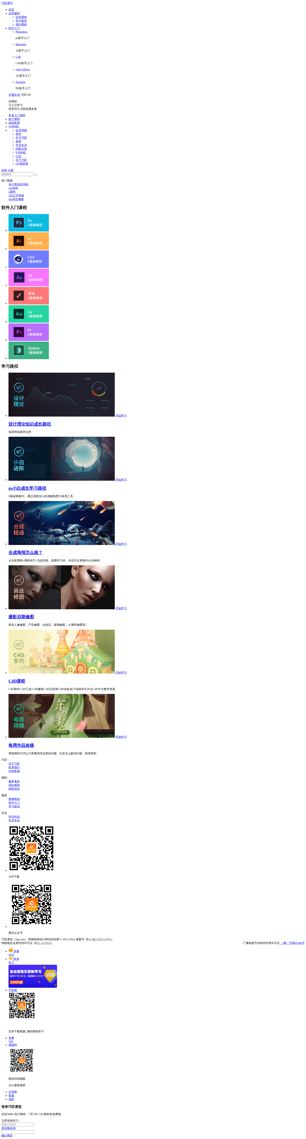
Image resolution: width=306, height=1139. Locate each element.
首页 (11, 9)
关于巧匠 (21, 137)
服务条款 (14, 781)
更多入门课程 (17, 115)
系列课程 (21, 24)
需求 (18, 133)
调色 (12, 191)
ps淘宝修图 (16, 199)
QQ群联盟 (22, 163)
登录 (4, 170)
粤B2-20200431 (43, 943)
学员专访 (21, 145)
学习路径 (21, 20)
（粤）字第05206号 (292, 943)
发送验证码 (8, 1128)
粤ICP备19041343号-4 (99, 939)
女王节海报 (16, 195)
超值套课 (14, 122)
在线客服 (14, 771)
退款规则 (14, 785)
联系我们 (14, 767)
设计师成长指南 (18, 184)
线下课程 (14, 119)
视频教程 (14, 799)
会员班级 (21, 130)
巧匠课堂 (7, 3)
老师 (18, 141)
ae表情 (13, 188)
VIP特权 (13, 126)
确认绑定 (7, 1135)
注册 (10, 170)
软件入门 (14, 28)
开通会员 (14, 94)
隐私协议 (14, 788)
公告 (18, 156)
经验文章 (21, 148)
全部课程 (14, 13)
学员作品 (14, 816)
